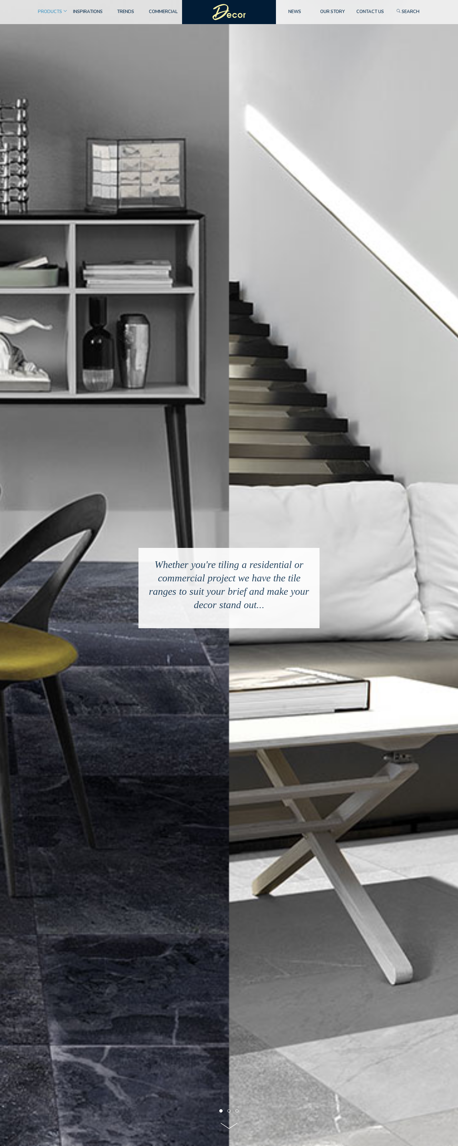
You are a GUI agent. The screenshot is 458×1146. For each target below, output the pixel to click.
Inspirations (88, 12)
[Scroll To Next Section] (229, 1128)
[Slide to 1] (229, 1111)
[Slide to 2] (237, 1111)
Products (50, 12)
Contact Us (370, 12)
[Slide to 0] (221, 1111)
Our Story (332, 12)
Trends (125, 12)
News (294, 12)
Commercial (163, 12)
